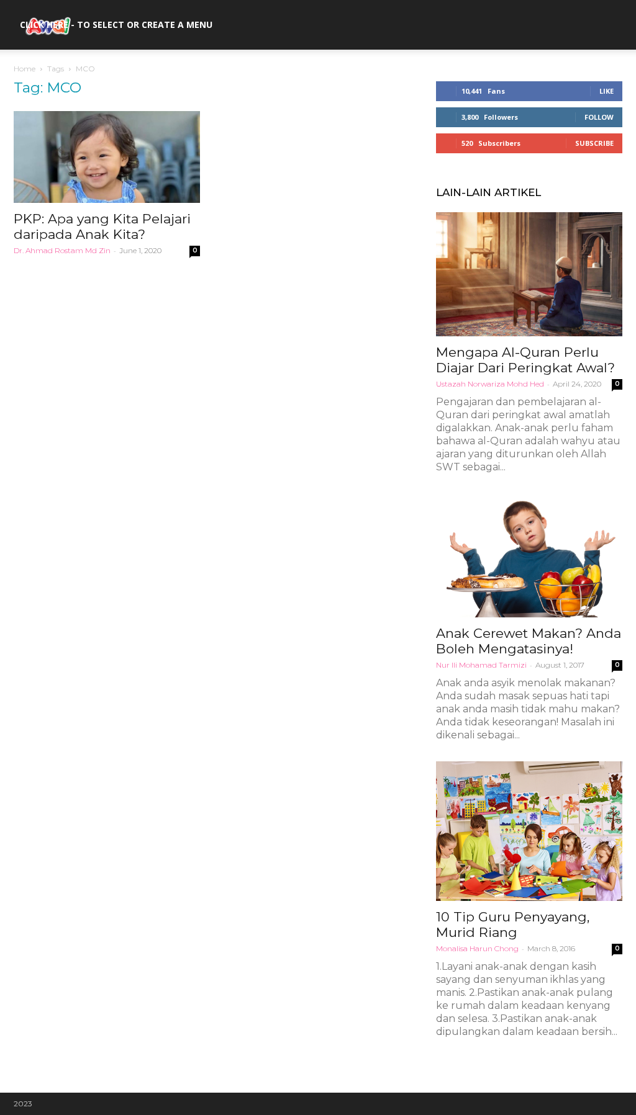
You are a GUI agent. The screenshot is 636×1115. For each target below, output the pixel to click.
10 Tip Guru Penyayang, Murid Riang (512, 924)
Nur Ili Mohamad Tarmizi (481, 664)
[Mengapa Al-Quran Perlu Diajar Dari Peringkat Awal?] (529, 274)
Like (606, 91)
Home (24, 68)
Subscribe (594, 143)
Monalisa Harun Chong (477, 948)
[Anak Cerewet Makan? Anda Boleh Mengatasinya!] (529, 555)
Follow (599, 117)
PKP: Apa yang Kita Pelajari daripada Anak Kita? (102, 226)
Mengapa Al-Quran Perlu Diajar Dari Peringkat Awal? (525, 359)
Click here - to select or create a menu (116, 24)
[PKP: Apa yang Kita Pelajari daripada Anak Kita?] (107, 157)
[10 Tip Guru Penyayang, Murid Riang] (529, 831)
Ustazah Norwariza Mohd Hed (490, 383)
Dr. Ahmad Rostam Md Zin (62, 250)
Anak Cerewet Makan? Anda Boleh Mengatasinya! (528, 640)
